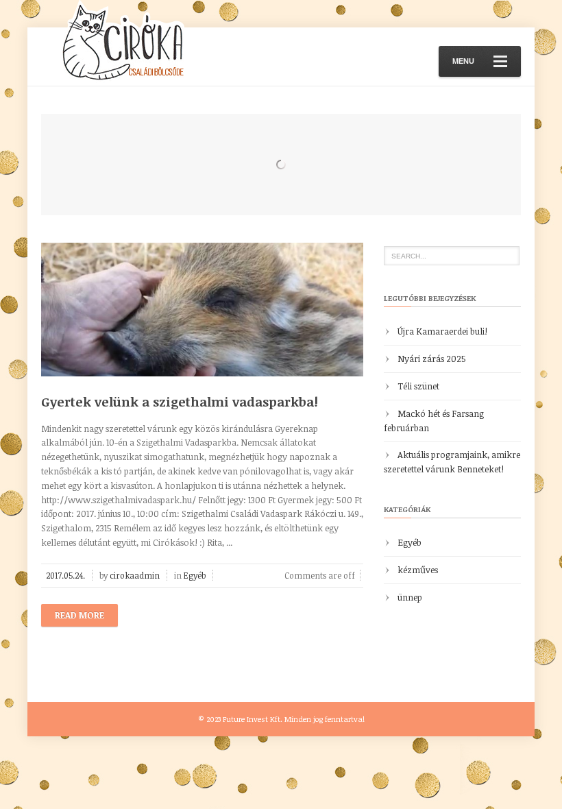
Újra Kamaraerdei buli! (442, 331)
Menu (463, 61)
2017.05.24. (65, 575)
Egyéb (195, 575)
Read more (79, 615)
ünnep (410, 597)
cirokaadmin (135, 575)
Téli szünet (418, 386)
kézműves (418, 570)
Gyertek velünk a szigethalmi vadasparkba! (179, 402)
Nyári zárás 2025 (432, 358)
